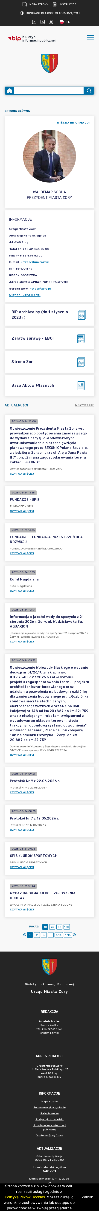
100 (66, 927)
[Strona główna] (9, 91)
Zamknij (89, 1197)
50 (59, 927)
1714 (58, 935)
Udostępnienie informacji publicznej (49, 1127)
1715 (68, 935)
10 (45, 927)
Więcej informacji (25, 295)
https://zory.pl (40, 288)
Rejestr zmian (50, 1113)
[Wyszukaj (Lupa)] (89, 90)
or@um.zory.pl (49, 1032)
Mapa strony (38, 4)
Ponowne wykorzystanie (50, 1107)
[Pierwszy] (24, 935)
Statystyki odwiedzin (49, 1119)
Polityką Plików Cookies (25, 1197)
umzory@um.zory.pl (35, 262)
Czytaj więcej (22, 473)
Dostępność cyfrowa (49, 1135)
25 (52, 927)
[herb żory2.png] (49, 63)
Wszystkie (85, 405)
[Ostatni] (74, 935)
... (51, 935)
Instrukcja (68, 4)
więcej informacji (73, 122)
